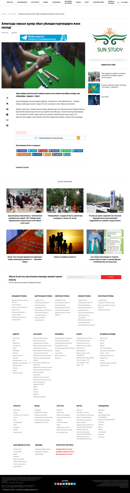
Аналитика (58, 353)
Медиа (15, 430)
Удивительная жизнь (20, 461)
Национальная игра (40, 412)
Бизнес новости (60, 355)
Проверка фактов (82, 429)
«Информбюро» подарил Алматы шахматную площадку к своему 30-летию (65, 217)
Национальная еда (40, 415)
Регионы (101, 434)
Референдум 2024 (39, 397)
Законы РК (36, 375)
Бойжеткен (60, 412)
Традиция (37, 410)
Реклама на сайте (9, 490)
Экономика (56, 2)
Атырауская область (18, 312)
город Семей (102, 300)
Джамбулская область (85, 320)
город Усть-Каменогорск (106, 303)
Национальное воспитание (43, 417)
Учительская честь (19, 464)
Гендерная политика (40, 348)
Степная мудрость (106, 348)
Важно (45, 2)
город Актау (16, 310)
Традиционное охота (41, 422)
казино (23, 133)
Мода (58, 425)
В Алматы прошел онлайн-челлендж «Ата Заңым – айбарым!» (113, 86)
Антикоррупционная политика (65, 348)
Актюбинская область (19, 317)
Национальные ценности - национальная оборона (85, 426)
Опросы (15, 368)
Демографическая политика (42, 351)
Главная (4, 14)
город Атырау (16, 315)
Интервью (16, 351)
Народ (78, 2)
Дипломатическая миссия (42, 380)
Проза (102, 343)
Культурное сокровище (107, 351)
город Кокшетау (40, 305)
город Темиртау (40, 317)
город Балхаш (39, 320)
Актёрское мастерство (21, 415)
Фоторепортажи (62, 432)
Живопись (16, 410)
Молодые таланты (83, 412)
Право (35, 387)
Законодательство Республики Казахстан (84, 438)
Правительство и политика (42, 355)
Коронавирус (39, 454)
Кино (15, 420)
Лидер (100, 412)
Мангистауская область (20, 307)
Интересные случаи (63, 427)
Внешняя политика (39, 341)
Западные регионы (19, 296)
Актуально (35, 2)
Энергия (16, 457)
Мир (14, 341)
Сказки (102, 360)
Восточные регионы (106, 296)
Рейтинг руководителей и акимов (41, 359)
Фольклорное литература (85, 415)
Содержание (17, 466)
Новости (10, 2)
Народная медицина (42, 452)
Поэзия (102, 341)
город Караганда (40, 308)
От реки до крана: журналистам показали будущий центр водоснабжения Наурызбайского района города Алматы (105, 218)
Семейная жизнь (62, 422)
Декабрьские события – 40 (22, 363)
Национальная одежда (41, 420)
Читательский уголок (64, 417)
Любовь (59, 420)
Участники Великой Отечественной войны (84, 433)
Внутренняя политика (40, 338)
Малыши (79, 410)
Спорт (87, 2)
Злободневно (22, 2)
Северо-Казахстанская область (62, 314)
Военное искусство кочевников (83, 354)
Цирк (15, 425)
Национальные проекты (41, 377)
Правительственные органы (42, 367)
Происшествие (98, 2)
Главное (36, 392)
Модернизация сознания (108, 363)
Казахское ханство (83, 343)
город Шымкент (83, 310)
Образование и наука (21, 445)
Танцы (15, 412)
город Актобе (16, 320)
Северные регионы (62, 296)
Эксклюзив (102, 432)
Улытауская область (41, 312)
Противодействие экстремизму (104, 416)
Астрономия (17, 452)
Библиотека (104, 358)
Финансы (58, 358)
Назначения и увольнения (41, 370)
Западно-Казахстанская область (20, 301)
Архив (15, 370)
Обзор (100, 427)
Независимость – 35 (19, 360)
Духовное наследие (68, 2)
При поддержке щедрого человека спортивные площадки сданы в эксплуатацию (113, 75)
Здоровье (101, 410)
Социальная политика (40, 353)
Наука (15, 454)
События (101, 422)
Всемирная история (83, 341)
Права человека (38, 372)
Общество (16, 343)
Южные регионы (84, 296)
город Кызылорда (84, 322)
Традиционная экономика (63, 338)
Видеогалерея (81, 422)
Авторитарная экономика (63, 343)
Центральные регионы (43, 296)
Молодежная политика (40, 343)
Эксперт (15, 358)
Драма (102, 346)
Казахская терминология (106, 420)
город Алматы (82, 300)
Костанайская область (62, 303)
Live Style (60, 406)
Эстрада (16, 427)
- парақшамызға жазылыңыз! (48, 138)
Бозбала (59, 410)
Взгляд (100, 429)
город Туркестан (83, 315)
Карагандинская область (43, 310)
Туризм (57, 351)
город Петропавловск (62, 310)
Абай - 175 (80, 365)
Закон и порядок (111, 2)
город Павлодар (60, 305)
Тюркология (80, 348)
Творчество (104, 338)
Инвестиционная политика (42, 346)
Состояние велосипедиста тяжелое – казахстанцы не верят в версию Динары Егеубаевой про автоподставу (105, 259)
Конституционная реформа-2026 (39, 383)
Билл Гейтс (105, 97)
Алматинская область (85, 303)
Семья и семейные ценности (65, 257)
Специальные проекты (84, 420)
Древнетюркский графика (85, 358)
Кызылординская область (86, 325)
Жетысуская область (85, 308)
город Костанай (60, 300)
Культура (17, 406)
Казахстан (16, 338)
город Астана (39, 300)
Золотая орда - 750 (83, 360)
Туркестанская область (86, 312)
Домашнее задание (63, 415)
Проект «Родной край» (84, 417)
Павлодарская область (62, 308)
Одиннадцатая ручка (107, 355)
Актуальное (17, 346)
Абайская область (104, 310)
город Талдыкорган (84, 305)
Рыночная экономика (62, 341)
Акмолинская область (42, 303)
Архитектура (17, 432)
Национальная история (84, 338)
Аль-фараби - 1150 (83, 363)
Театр (15, 417)
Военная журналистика (64, 430)
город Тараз (82, 317)
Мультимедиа (17, 365)
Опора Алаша (104, 365)
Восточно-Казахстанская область (106, 306)
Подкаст (101, 424)
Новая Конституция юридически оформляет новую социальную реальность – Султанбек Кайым (25, 259)
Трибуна (36, 394)
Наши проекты (17, 355)
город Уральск (16, 305)
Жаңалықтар (12, 14)
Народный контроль (61, 346)
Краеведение (81, 351)
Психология (17, 449)
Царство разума (18, 459)
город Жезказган (40, 315)
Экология (101, 437)
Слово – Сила (104, 353)
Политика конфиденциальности (27, 490)
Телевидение (17, 422)
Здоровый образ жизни (42, 449)
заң (18, 133)
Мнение (15, 353)
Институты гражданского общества (41, 364)
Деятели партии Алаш (84, 346)
